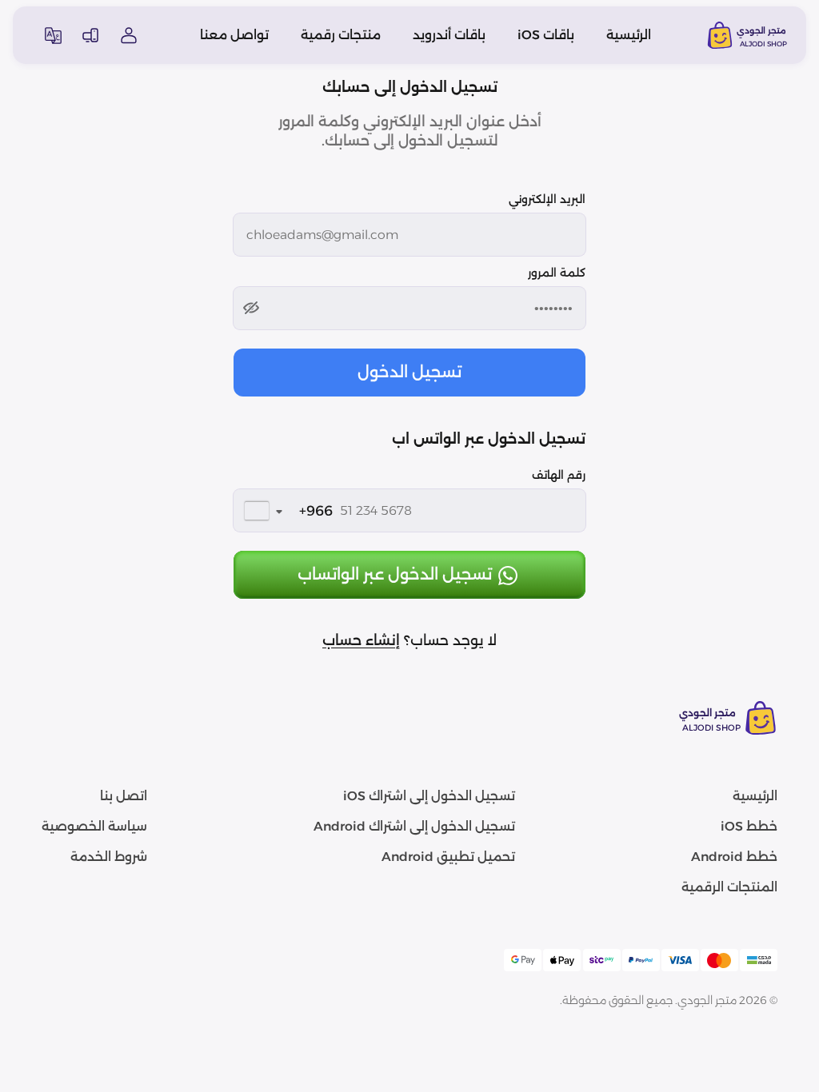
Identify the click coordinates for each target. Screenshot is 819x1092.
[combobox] (285, 511)
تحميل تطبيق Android (448, 856)
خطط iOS (749, 826)
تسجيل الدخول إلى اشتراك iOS (429, 795)
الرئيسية (628, 34)
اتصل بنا (123, 795)
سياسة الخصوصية (94, 826)
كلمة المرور (556, 272)
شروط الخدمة (108, 856)
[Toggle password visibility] (251, 308)
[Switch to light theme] (90, 35)
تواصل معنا (234, 34)
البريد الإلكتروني (547, 199)
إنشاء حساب (361, 640)
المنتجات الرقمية (729, 887)
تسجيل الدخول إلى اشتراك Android (414, 826)
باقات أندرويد (449, 34)
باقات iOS (545, 34)
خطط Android (734, 856)
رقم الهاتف (558, 474)
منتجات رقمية (341, 34)
